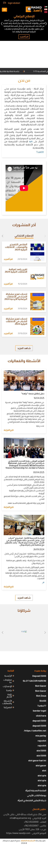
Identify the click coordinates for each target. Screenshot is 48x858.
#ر (43, 582)
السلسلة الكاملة (28, 841)
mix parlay (40, 736)
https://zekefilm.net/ (35, 731)
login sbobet (14, 3)
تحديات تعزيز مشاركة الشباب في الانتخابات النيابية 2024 (16, 321)
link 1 (45, 9)
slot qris (42, 775)
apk (31, 141)
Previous (46, 24)
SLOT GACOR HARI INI (34, 681)
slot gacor (41, 765)
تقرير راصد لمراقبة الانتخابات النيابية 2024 (16, 270)
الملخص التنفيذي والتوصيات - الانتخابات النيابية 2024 (16, 247)
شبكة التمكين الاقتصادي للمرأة (32, 800)
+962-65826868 (31, 822)
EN (4, 3)
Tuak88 (40, 152)
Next (2, 24)
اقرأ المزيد (21, 63)
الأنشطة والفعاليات (7, 702)
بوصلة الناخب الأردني (36, 795)
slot (44, 770)
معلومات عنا (7, 681)
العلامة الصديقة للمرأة (35, 790)
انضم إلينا (8, 707)
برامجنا (9, 690)
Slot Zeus (41, 696)
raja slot (42, 741)
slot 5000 (41, 750)
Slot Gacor (40, 686)
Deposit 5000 (39, 676)
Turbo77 (41, 706)
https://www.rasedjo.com (18, 833)
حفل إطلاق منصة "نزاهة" (32, 393)
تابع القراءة (9, 430)
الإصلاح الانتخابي (24, 235)
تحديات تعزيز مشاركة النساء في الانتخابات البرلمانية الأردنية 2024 (15, 296)
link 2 (45, 6)
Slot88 (42, 701)
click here (41, 716)
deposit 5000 (39, 721)
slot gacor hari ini (37, 760)
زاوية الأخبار (9, 695)
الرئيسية (8, 676)
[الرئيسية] (34, 9)
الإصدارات (7, 686)
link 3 (45, 12)
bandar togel (39, 711)
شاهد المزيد (24, 348)
